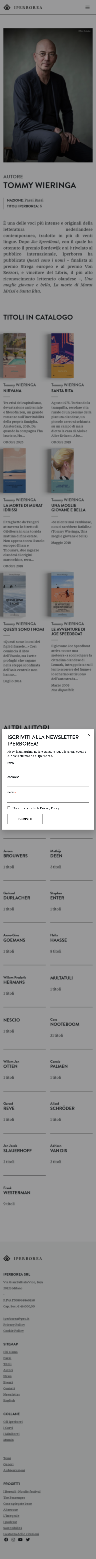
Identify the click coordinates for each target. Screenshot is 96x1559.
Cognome (13, 777)
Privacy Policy (49, 808)
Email (11, 793)
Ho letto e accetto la (36, 808)
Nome (10, 763)
